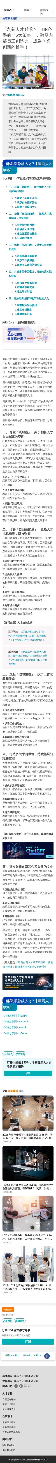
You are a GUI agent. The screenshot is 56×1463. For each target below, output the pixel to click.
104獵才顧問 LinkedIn (14, 1027)
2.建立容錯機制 (23, 309)
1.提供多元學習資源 (26, 282)
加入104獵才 (8, 1450)
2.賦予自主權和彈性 (26, 202)
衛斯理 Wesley (15, 95)
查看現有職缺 (9, 1399)
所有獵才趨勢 (9, 18)
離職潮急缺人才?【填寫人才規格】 (27, 167)
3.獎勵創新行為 (23, 314)
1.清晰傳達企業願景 (26, 256)
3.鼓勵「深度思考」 (26, 206)
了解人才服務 (9, 1404)
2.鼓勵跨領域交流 (25, 287)
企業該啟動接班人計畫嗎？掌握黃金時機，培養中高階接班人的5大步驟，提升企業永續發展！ (27, 635)
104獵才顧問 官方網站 (14, 1015)
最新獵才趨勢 (9, 1427)
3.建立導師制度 (23, 291)
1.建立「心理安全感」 (27, 198)
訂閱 (28, 1341)
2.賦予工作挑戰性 (25, 260)
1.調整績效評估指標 (26, 305)
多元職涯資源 (9, 1409)
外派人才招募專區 (11, 1431)
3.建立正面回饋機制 (26, 233)
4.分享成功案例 (23, 238)
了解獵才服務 (9, 1422)
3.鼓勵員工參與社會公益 (28, 264)
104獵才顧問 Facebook (15, 1021)
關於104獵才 (8, 1445)
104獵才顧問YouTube (14, 1033)
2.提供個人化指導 (25, 229)
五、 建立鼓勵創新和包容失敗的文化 (29, 298)
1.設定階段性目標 (25, 225)
